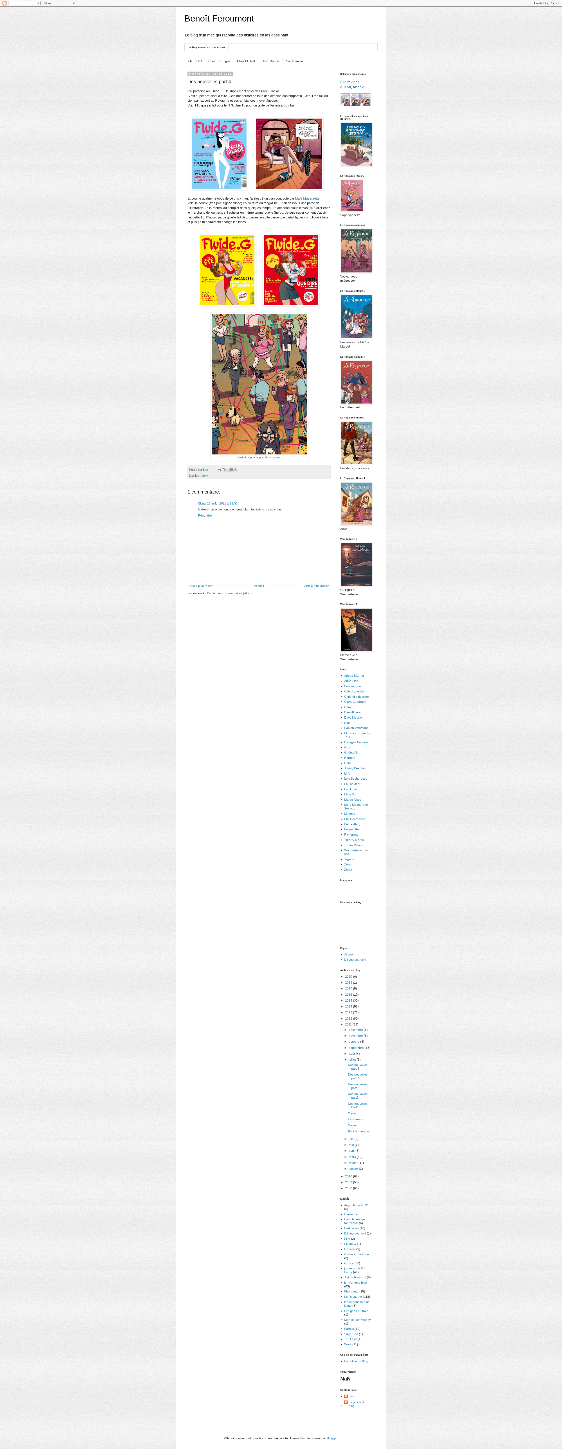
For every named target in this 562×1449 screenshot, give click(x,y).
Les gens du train (356, 1311)
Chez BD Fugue (219, 61)
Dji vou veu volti (355, 959)
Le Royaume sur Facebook (206, 47)
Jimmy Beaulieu (355, 768)
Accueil (259, 586)
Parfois (349, 1328)
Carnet (352, 1113)
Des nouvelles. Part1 (358, 1105)
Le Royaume (353, 1296)
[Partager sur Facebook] (231, 470)
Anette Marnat (354, 675)
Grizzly (349, 1263)
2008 (349, 1188)
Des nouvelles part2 (357, 1095)
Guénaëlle (351, 752)
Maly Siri (350, 794)
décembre (356, 1029)
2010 (349, 1176)
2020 (349, 976)
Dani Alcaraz (353, 712)
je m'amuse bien (355, 1282)
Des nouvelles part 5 (357, 1066)
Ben (351, 1396)
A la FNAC (194, 61)
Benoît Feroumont (219, 18)
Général (349, 1249)
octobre (354, 1041)
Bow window (352, 686)
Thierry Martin (354, 840)
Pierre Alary (352, 824)
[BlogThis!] (223, 470)
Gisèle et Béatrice (356, 1254)
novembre (356, 1035)
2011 (349, 1024)
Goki (347, 747)
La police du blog (357, 1404)
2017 (349, 988)
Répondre (205, 515)
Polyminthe (352, 829)
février (353, 1162)
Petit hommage (358, 1131)
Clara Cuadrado (355, 701)
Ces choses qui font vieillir (355, 1221)
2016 (349, 994)
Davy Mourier (353, 717)
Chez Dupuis (270, 61)
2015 (349, 1000)
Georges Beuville (356, 742)
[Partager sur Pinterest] (236, 470)
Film (347, 1238)
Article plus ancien (317, 586)
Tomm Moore (353, 845)
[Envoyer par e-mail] (219, 470)
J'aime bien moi (355, 1277)
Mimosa (349, 813)
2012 (349, 1018)
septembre (357, 1047)
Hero (347, 763)
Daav (347, 707)
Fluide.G (350, 1243)
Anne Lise (351, 681)
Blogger (332, 1438)
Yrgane (349, 859)
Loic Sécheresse (355, 778)
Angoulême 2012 (356, 1205)
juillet (353, 1059)
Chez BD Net (246, 61)
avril (352, 1150)
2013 (349, 1012)
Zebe (347, 864)
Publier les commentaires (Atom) (229, 593)
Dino (347, 722)
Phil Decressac (354, 819)
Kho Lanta (351, 1291)
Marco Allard (353, 799)
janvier (354, 1168)
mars (353, 1157)
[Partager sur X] (227, 470)
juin (352, 1139)
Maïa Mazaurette (307, 198)
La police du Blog (356, 1361)
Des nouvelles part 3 (357, 1086)
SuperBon (351, 1334)
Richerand (351, 834)
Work (205, 475)
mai (352, 1144)
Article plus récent (201, 586)
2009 (349, 1182)
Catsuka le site (354, 691)
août (352, 1053)
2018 (349, 982)
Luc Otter (350, 789)
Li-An (347, 773)
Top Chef (350, 1339)
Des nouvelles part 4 (357, 1076)
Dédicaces (351, 1228)
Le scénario (356, 1119)
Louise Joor (352, 784)
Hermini (349, 757)
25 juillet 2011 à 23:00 (222, 503)
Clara (202, 503)
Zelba (348, 869)
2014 (349, 1006)
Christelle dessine (356, 696)
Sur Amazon (294, 61)
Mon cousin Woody (357, 1319)
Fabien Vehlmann (356, 728)
